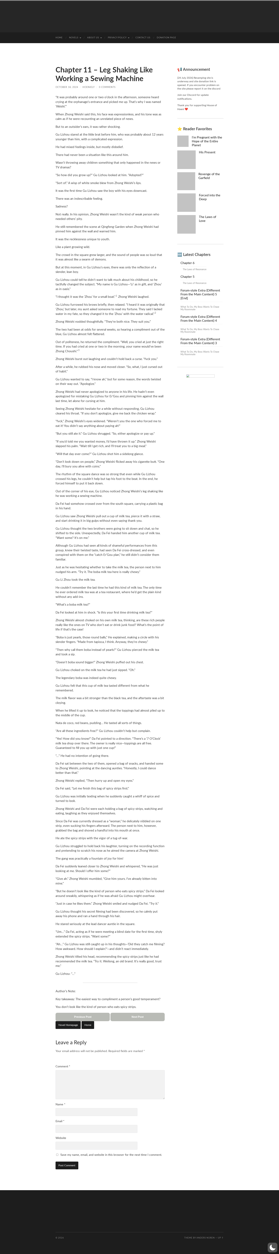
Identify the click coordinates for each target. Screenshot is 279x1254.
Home (59, 38)
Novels (73, 38)
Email (60, 1121)
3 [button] (78, 350)
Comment (63, 1066)
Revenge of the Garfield (209, 176)
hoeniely (89, 87)
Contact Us (142, 38)
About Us (93, 38)
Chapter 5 (188, 276)
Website (61, 1138)
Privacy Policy (117, 38)
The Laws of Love (207, 218)
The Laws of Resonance (194, 269)
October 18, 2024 (67, 87)
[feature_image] (183, 141)
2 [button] (155, 313)
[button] (272, 1247)
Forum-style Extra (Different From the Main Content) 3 (200, 341)
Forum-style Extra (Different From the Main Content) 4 (200, 318)
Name (60, 1104)
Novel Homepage (68, 1025)
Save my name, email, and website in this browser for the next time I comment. (111, 1154)
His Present (207, 152)
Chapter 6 (188, 263)
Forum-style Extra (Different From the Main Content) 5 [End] (200, 294)
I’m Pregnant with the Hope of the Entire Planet (207, 141)
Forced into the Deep (209, 197)
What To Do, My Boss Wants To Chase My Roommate (200, 308)
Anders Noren (205, 1238)
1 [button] (116, 296)
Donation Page (166, 38)
